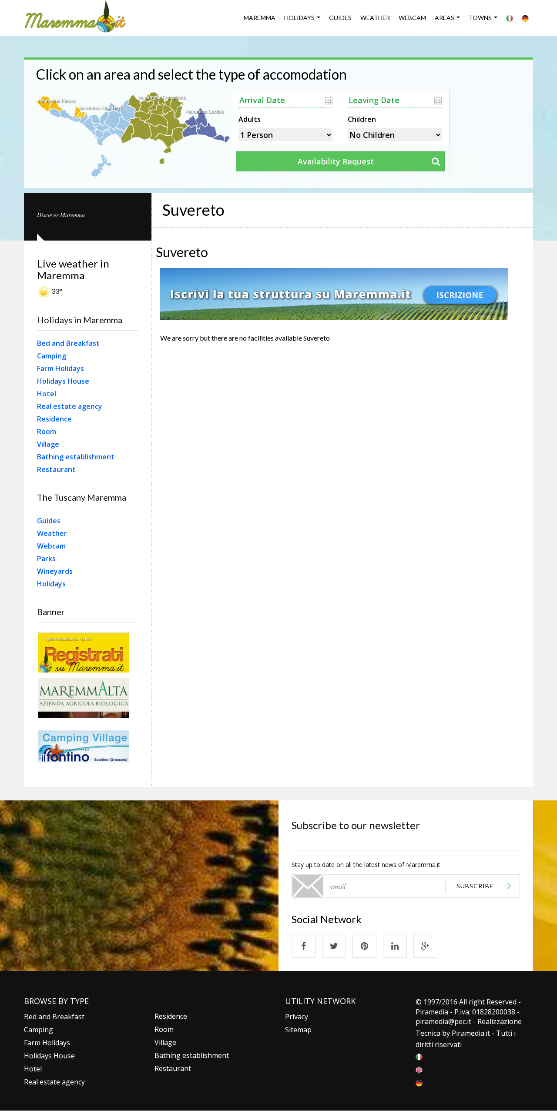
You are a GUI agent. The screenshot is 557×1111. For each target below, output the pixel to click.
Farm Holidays (60, 368)
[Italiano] (509, 18)
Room (46, 431)
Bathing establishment (75, 457)
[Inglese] (419, 1069)
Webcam (412, 17)
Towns (480, 17)
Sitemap (298, 1029)
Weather (375, 17)
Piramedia (468, 1033)
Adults (249, 118)
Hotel (46, 393)
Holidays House (63, 381)
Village (48, 444)
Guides (340, 17)
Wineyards (55, 571)
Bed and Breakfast (68, 343)
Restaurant (56, 469)
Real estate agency (69, 406)
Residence (54, 419)
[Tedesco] (525, 18)
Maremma (259, 17)
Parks (46, 558)
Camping (51, 356)
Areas (444, 17)
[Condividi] (303, 946)
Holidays (299, 17)
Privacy (296, 1016)
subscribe (474, 886)
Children (362, 118)
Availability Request (336, 161)
